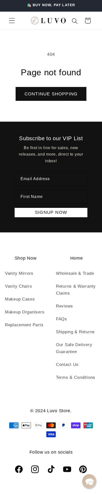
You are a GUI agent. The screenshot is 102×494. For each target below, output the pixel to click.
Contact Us (67, 364)
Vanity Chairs (18, 286)
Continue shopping (51, 93)
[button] (12, 20)
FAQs (61, 319)
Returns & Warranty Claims (76, 290)
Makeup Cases (20, 299)
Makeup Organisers (24, 312)
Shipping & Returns (75, 331)
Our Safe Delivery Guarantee (74, 348)
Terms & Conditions (75, 377)
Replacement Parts (24, 325)
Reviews (64, 306)
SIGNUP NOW (51, 212)
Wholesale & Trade (75, 273)
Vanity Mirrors (19, 273)
